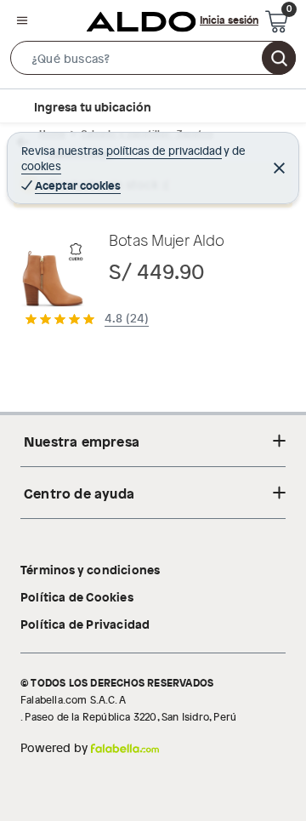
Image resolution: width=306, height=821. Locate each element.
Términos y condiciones (90, 569)
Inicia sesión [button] (229, 19)
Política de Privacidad (85, 623)
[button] (153, 61)
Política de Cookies (76, 596)
